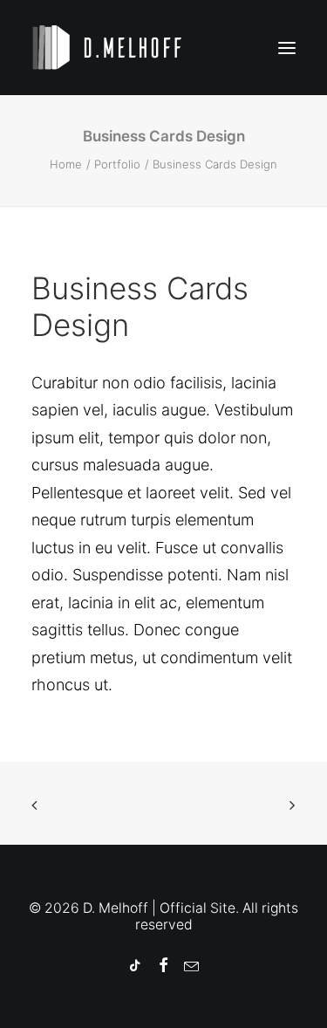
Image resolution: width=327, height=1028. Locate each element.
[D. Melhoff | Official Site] (115, 48)
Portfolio (117, 164)
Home (66, 164)
